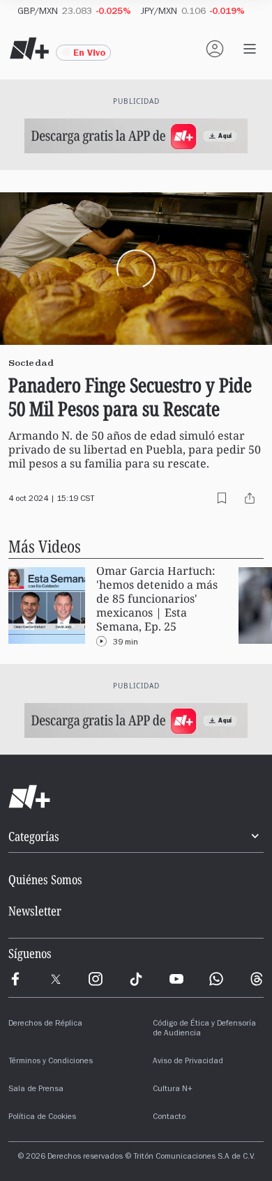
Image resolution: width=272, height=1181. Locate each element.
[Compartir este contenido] (250, 498)
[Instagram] (96, 979)
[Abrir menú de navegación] (249, 48)
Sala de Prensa (35, 1090)
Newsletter (34, 910)
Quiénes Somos (45, 879)
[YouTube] (176, 979)
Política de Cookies (42, 1117)
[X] (56, 979)
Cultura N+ (172, 1090)
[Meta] (15, 979)
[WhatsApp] (216, 979)
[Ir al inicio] (136, 797)
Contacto (169, 1117)
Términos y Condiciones (50, 1062)
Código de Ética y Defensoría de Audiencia (204, 1029)
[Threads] (257, 979)
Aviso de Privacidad (188, 1062)
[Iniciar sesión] (215, 49)
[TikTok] (136, 979)
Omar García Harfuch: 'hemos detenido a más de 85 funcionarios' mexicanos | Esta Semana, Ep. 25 (157, 599)
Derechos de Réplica (45, 1024)
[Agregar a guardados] (222, 498)
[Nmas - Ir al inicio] (29, 49)
